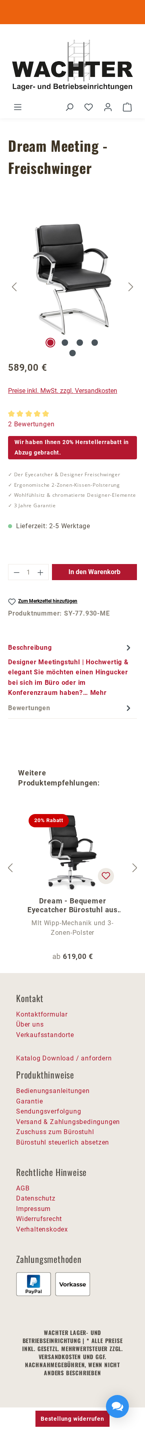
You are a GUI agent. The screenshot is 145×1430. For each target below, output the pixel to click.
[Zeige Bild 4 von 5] (94, 342)
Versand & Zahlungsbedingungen (68, 1122)
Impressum (33, 1209)
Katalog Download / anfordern (64, 1058)
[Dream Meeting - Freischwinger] (72, 276)
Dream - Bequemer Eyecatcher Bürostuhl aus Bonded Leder (72, 905)
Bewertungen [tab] (29, 708)
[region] (72, 286)
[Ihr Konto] (108, 107)
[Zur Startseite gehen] (72, 66)
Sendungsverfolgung (48, 1111)
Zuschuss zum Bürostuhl (55, 1132)
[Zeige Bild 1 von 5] (50, 342)
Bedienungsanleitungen (53, 1091)
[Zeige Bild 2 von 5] (65, 342)
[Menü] (17, 107)
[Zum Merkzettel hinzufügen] (106, 876)
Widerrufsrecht (39, 1219)
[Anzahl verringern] (16, 572)
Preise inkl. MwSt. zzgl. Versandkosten (62, 391)
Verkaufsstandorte (45, 1035)
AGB (22, 1188)
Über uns (30, 1024)
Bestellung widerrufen (72, 1419)
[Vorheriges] (14, 287)
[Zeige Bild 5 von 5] (72, 353)
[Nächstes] (131, 287)
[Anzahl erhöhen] (40, 572)
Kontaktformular (42, 1014)
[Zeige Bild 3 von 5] (80, 342)
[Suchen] (69, 107)
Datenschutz (36, 1198)
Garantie (29, 1101)
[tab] (70, 670)
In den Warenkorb (94, 572)
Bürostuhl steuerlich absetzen (62, 1142)
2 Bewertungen (31, 424)
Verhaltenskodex (42, 1229)
